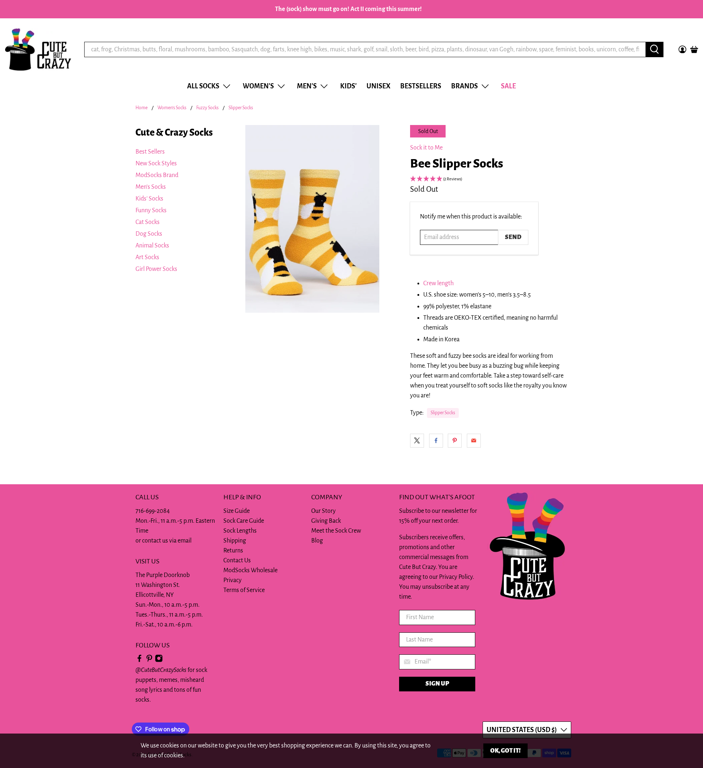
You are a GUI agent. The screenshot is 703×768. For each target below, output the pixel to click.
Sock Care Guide (243, 521)
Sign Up (437, 683)
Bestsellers (420, 86)
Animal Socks (152, 245)
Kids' (348, 86)
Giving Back (326, 521)
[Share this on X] (417, 441)
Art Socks (147, 257)
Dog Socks (148, 234)
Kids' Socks (149, 198)
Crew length (438, 283)
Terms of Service (244, 590)
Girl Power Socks (156, 269)
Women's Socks (171, 108)
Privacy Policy (456, 577)
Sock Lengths (240, 531)
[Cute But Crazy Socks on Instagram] (159, 660)
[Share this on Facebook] (436, 441)
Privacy (232, 580)
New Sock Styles (156, 163)
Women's (258, 86)
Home (141, 108)
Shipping (234, 540)
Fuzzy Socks (207, 108)
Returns (233, 550)
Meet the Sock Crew (336, 531)
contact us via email (166, 540)
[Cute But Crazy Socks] (38, 49)
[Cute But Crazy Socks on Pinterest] (149, 660)
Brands (464, 86)
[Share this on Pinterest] (455, 441)
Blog (317, 540)
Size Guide (236, 511)
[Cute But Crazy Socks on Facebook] (139, 660)
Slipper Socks (240, 108)
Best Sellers (150, 151)
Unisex (378, 86)
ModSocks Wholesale (250, 570)
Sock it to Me (426, 147)
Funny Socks (151, 210)
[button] (489, 179)
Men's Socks (150, 187)
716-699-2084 (152, 511)
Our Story (323, 511)
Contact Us (237, 560)
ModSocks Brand (156, 175)
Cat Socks (147, 222)
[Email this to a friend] (474, 441)
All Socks (203, 86)
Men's (307, 86)
